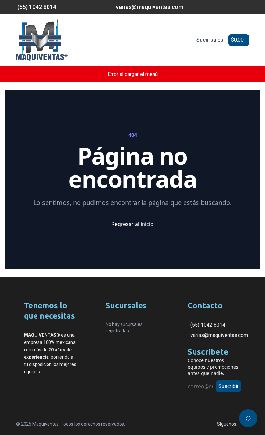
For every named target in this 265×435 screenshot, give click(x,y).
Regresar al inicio (132, 224)
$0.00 (237, 40)
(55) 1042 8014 (207, 325)
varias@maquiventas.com (219, 335)
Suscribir (228, 386)
